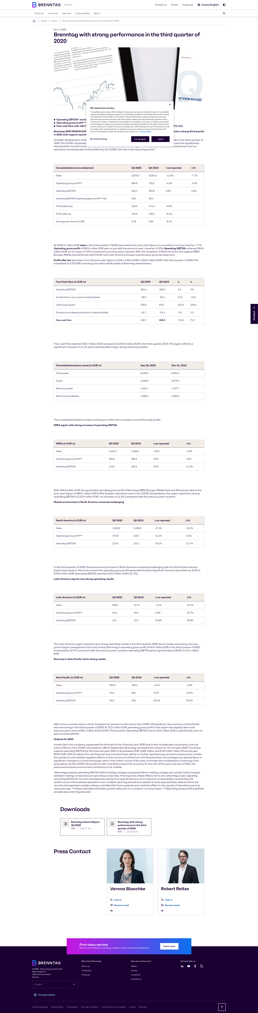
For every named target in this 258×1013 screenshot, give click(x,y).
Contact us (161, 4)
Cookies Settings (100, 139)
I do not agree (140, 139)
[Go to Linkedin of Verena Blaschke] (112, 910)
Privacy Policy (57, 1007)
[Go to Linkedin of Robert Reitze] (163, 910)
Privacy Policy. (145, 132)
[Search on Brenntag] (224, 13)
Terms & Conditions (90, 1007)
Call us (117, 900)
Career (174, 4)
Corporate (187, 4)
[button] (254, 307)
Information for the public (114, 1007)
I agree (160, 139)
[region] (130, 124)
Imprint (132, 1007)
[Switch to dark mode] (224, 4)
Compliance (72, 1007)
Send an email (121, 905)
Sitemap (143, 1007)
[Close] (170, 105)
